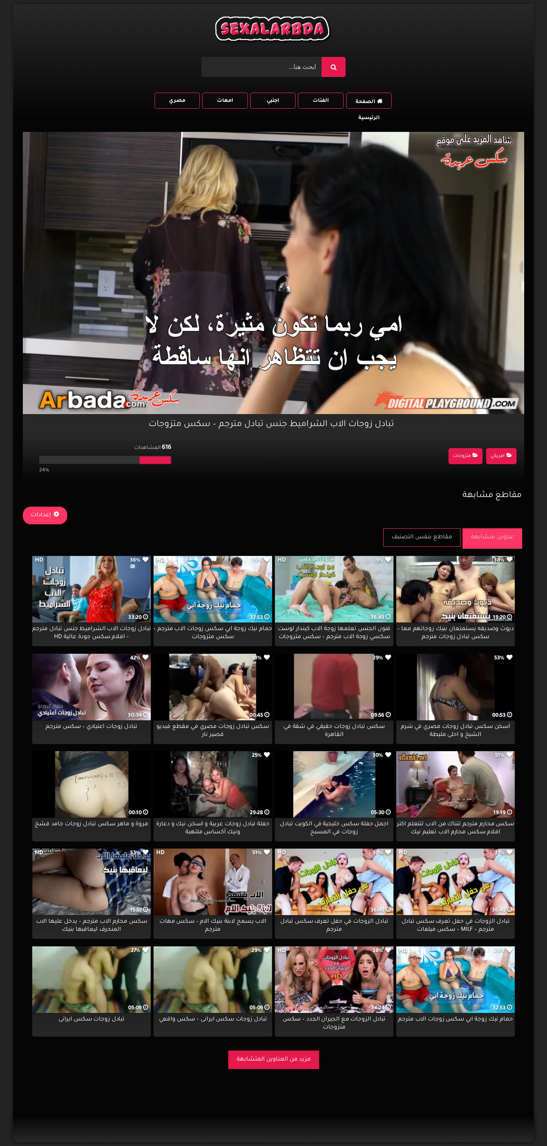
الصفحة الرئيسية (368, 104)
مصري (177, 101)
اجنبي (273, 101)
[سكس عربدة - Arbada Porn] (273, 30)
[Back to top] (521, 1122)
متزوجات (462, 456)
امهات (225, 101)
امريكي (498, 456)
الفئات (321, 101)
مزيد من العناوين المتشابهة (274, 1060)
